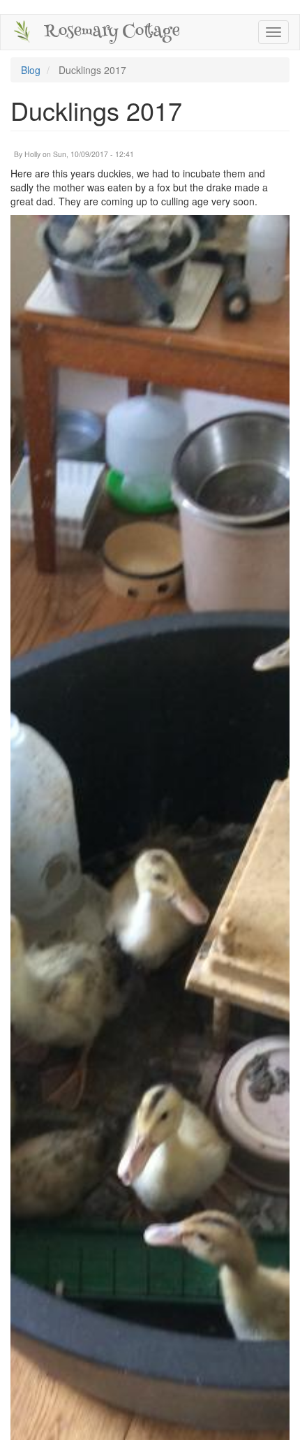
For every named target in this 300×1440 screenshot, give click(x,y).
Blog (30, 70)
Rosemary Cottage (111, 32)
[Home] (22, 31)
